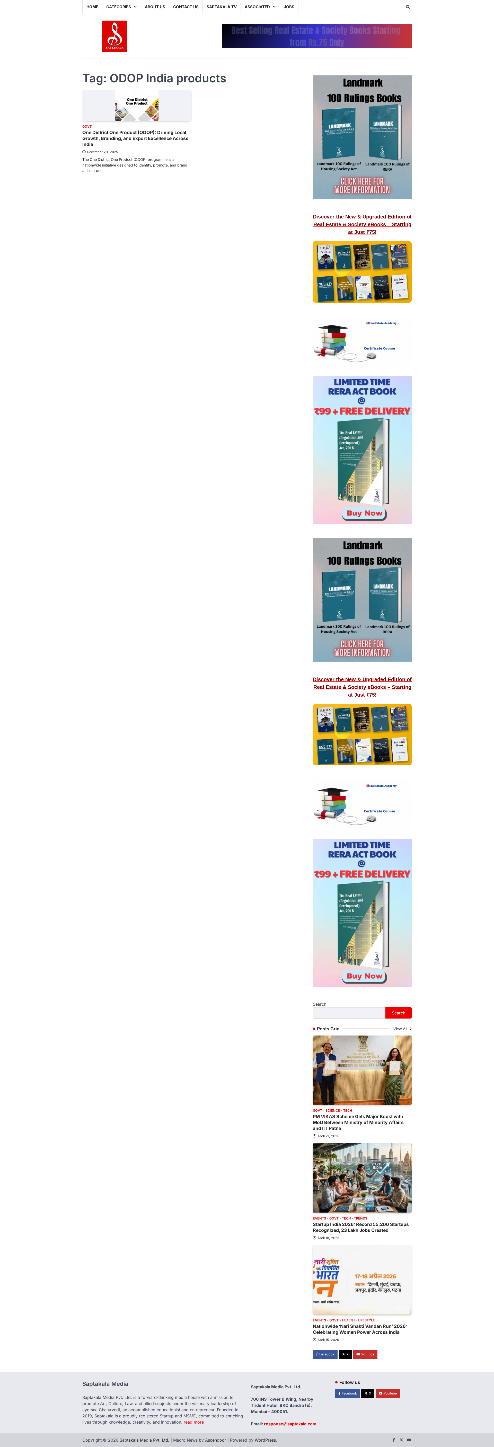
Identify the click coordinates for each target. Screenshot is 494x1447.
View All (400, 1029)
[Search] (408, 7)
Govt (87, 126)
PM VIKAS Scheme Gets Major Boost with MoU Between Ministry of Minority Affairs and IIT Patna (358, 1122)
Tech (347, 1110)
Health (348, 1320)
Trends (360, 1218)
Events (319, 1218)
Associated (257, 6)
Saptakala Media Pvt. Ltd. (144, 1440)
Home (92, 6)
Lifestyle (366, 1320)
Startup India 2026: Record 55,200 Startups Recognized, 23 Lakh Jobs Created (361, 1227)
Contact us (186, 6)
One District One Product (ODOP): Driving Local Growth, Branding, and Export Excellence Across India (135, 138)
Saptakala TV (222, 6)
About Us (155, 6)
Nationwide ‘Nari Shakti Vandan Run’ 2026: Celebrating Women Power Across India (360, 1329)
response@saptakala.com (290, 1423)
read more (194, 1422)
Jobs (289, 6)
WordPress (265, 1440)
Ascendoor (215, 1440)
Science (332, 1110)
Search (319, 1004)
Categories (118, 6)
